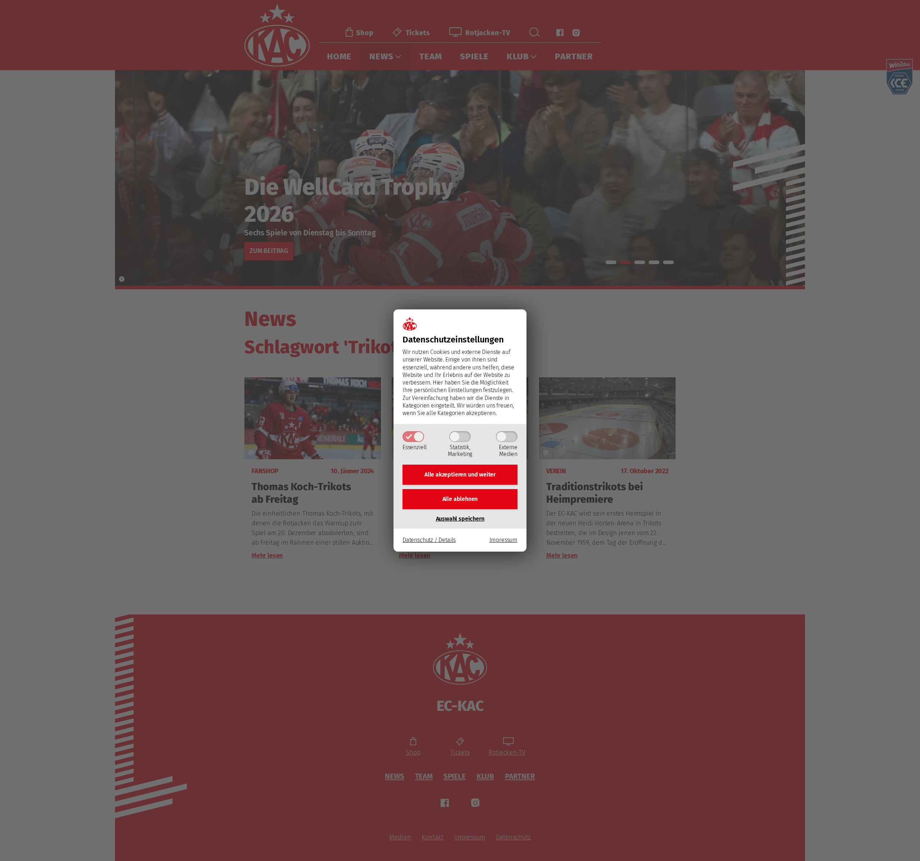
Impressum (503, 540)
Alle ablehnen (460, 499)
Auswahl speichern (460, 518)
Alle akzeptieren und (460, 474)
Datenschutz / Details (429, 540)
